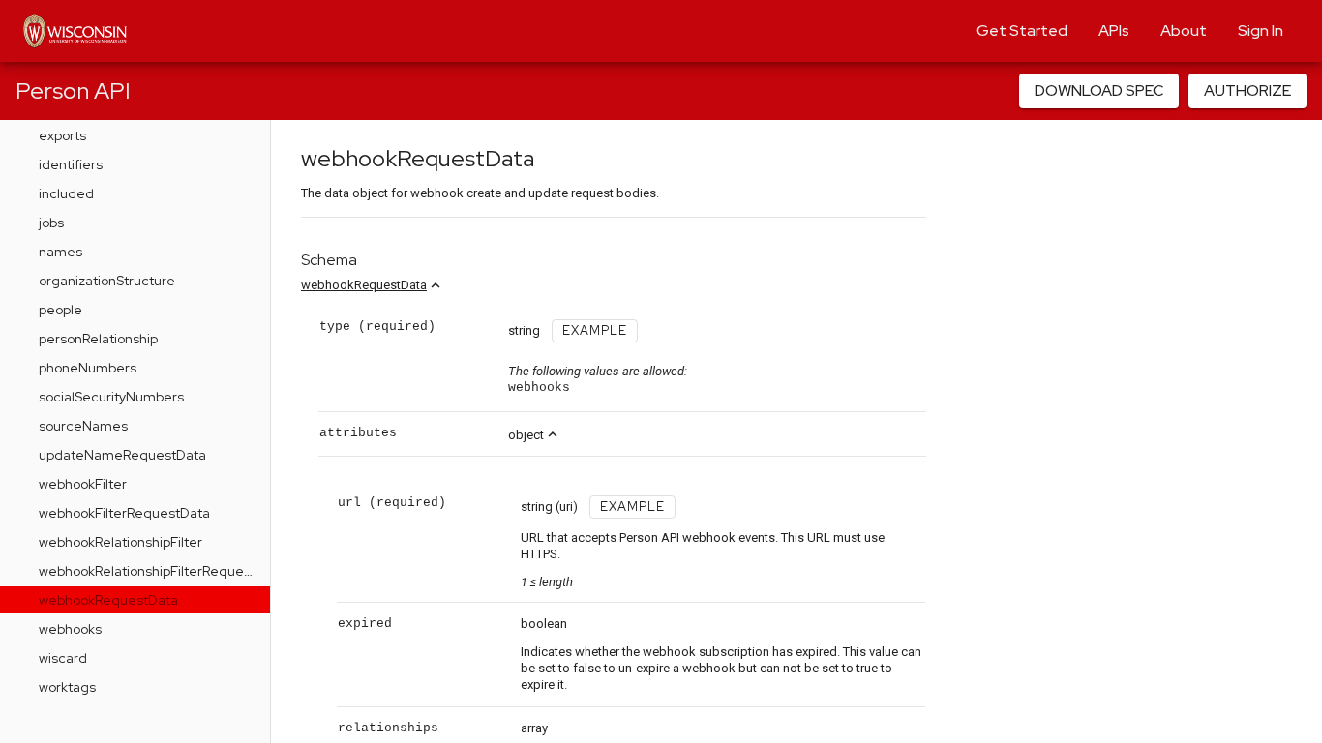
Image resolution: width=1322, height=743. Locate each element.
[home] (75, 31)
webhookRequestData (364, 285)
